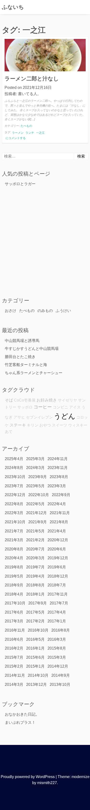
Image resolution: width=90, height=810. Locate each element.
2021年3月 (14, 540)
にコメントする (15, 138)
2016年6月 (14, 639)
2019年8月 (14, 567)
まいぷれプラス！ (20, 722)
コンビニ (60, 407)
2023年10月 (15, 477)
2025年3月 (35, 459)
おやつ (45, 425)
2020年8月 (14, 549)
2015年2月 (14, 666)
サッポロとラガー (20, 184)
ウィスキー (77, 425)
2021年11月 (60, 513)
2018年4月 (14, 594)
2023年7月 (14, 486)
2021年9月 (37, 522)
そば (9, 400)
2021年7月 (14, 531)
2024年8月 (14, 468)
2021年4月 (57, 531)
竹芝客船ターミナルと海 (26, 365)
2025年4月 (14, 459)
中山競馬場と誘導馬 (22, 341)
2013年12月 (36, 684)
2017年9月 (37, 603)
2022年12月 (15, 495)
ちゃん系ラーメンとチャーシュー (33, 373)
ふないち (13, 7)
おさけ (10, 311)
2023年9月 (37, 477)
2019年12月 (58, 558)
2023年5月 (35, 486)
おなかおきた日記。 (22, 714)
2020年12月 (58, 540)
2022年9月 (61, 495)
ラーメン (18, 132)
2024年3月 (35, 468)
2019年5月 (14, 576)
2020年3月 (35, 558)
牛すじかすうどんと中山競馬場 (32, 349)
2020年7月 (35, 549)
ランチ (29, 132)
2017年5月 (35, 612)
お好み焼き (46, 400)
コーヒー (43, 406)
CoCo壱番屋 (25, 400)
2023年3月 (57, 486)
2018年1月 (35, 594)
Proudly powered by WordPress (28, 777)
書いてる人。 (29, 94)
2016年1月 (35, 648)
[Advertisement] (45, 242)
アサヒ (19, 417)
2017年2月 (35, 621)
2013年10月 (60, 684)
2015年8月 (57, 648)
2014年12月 (58, 666)
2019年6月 (57, 567)
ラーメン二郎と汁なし (32, 79)
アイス (75, 407)
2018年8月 (35, 585)
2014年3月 (14, 684)
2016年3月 (57, 639)
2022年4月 (57, 504)
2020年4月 (14, 558)
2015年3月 (57, 657)
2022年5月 (35, 504)
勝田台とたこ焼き (20, 357)
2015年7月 (14, 657)
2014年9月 (60, 675)
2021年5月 (35, 531)
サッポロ (25, 407)
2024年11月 (58, 459)
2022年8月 (14, 504)
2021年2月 (35, 540)
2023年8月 (59, 477)
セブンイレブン (39, 417)
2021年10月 (15, 522)
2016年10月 (38, 630)
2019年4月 (35, 576)
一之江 (40, 132)
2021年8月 (59, 522)
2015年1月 (35, 666)
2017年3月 (14, 621)
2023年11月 (58, 468)
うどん (64, 416)
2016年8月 (60, 630)
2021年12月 (36, 513)
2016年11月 (15, 630)
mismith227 (47, 783)
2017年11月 (58, 594)
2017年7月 (59, 603)
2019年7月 (35, 567)
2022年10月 (38, 495)
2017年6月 (14, 612)
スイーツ (59, 425)
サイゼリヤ (67, 400)
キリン (32, 425)
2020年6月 (57, 549)
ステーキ (18, 425)
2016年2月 (14, 648)
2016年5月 (35, 639)
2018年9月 (14, 585)
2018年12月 (58, 576)
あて (8, 432)
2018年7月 (57, 585)
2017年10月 (15, 603)
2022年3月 (14, 513)
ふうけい (63, 311)
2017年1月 (57, 621)
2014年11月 (15, 675)
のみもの (45, 311)
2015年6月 (35, 657)
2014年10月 (38, 675)
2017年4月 (57, 612)
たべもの (26, 126)
